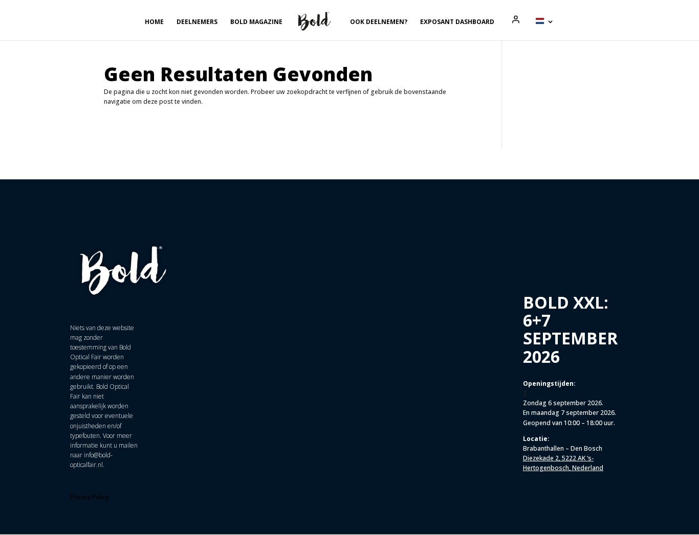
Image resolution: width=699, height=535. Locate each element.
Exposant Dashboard (457, 22)
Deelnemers (197, 22)
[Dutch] (545, 29)
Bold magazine (256, 22)
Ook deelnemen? (378, 22)
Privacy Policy (89, 497)
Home (154, 22)
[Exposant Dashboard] (516, 19)
